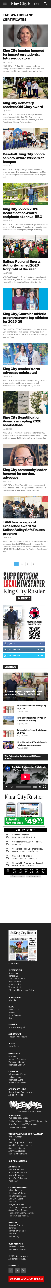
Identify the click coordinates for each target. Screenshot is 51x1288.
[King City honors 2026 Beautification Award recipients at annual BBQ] (25, 194)
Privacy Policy (14, 984)
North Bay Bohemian (17, 1178)
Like (41, 644)
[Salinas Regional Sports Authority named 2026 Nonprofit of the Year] (25, 246)
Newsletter (13, 973)
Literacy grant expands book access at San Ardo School (23, 692)
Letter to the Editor (16, 979)
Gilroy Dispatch (15, 1190)
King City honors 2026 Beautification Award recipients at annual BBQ (22, 213)
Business (12, 1012)
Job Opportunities (16, 1247)
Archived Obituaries (17, 1059)
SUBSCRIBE (13, 964)
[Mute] (40, 786)
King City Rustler (15, 1199)
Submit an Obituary (16, 1065)
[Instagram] (17, 1270)
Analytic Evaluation (16, 1151)
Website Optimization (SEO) (20, 1142)
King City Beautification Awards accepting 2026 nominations (22, 421)
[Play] (6, 786)
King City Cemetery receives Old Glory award (23, 105)
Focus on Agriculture (17, 1037)
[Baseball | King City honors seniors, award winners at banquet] (25, 139)
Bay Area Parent (15, 1225)
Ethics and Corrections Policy (21, 990)
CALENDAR (13, 1071)
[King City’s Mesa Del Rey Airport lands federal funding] (8, 720)
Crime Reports (14, 1015)
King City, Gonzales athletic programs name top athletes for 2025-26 (25, 318)
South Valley (13, 1236)
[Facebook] (10, 1270)
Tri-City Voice (14, 1216)
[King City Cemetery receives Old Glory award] (25, 88)
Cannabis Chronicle (17, 1231)
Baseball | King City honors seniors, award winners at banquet (24, 158)
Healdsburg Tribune (17, 1193)
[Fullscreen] (44, 786)
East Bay (12, 1233)
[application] (25, 777)
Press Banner (14, 1207)
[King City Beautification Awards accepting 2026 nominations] (25, 402)
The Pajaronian (15, 1213)
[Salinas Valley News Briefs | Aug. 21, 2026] (8, 708)
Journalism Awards (17, 1249)
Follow (40, 650)
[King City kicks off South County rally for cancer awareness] (8, 745)
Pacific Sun (13, 1181)
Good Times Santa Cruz (18, 1172)
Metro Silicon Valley (17, 1175)
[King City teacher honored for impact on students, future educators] (25, 35)
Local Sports (13, 1046)
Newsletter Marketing (17, 1154)
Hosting (11, 1139)
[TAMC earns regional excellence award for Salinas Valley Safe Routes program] (25, 507)
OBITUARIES (14, 1053)
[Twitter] (23, 1270)
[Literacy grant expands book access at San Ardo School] (25, 687)
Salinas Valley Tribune (17, 1210)
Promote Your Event (17, 1083)
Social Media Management (20, 1145)
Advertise (12, 1000)
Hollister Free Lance (17, 1196)
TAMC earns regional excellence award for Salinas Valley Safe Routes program (24, 528)
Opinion (11, 1018)
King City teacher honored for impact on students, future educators (23, 54)
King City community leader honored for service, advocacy (25, 473)
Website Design (15, 1137)
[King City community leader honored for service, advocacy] (25, 455)
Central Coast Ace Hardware (20, 1092)
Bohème (12, 1228)
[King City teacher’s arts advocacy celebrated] (25, 354)
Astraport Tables (15, 1095)
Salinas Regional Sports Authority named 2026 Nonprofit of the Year (22, 265)
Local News (13, 1009)
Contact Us (13, 976)
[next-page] (33, 564)
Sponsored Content (17, 1148)
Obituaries (12, 1056)
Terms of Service (15, 987)
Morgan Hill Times (16, 1204)
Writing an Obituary (17, 1062)
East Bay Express (16, 1169)
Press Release (14, 981)
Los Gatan (13, 1201)
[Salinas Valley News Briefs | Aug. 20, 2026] (8, 733)
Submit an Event (15, 1080)
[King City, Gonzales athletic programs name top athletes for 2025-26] (25, 299)
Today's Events (14, 1077)
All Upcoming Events (17, 1074)
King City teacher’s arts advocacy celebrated (21, 371)
